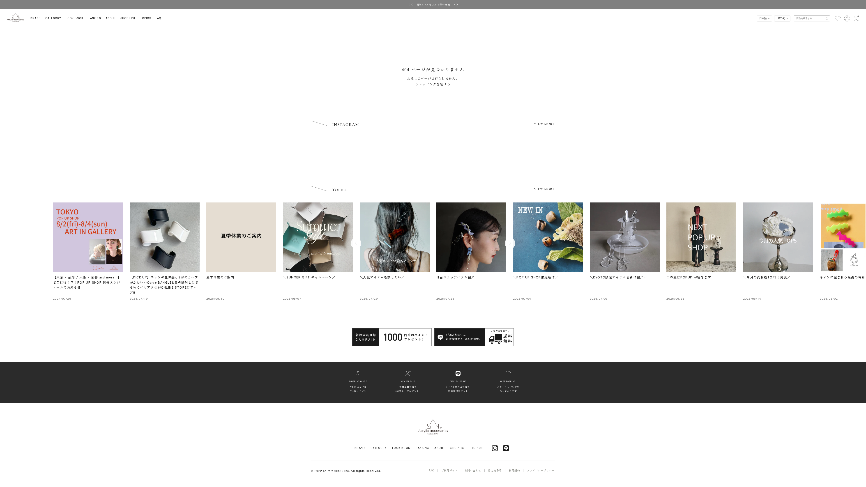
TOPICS (145, 18)
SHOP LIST (128, 18)
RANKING (94, 18)
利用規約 (514, 470)
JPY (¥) (781, 18)
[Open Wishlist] (837, 18)
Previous (356, 243)
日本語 (763, 18)
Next (510, 243)
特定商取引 (495, 470)
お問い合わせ (473, 470)
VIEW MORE (544, 124)
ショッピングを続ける (433, 84)
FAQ (158, 18)
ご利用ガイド (449, 470)
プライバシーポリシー (541, 470)
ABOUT (111, 18)
